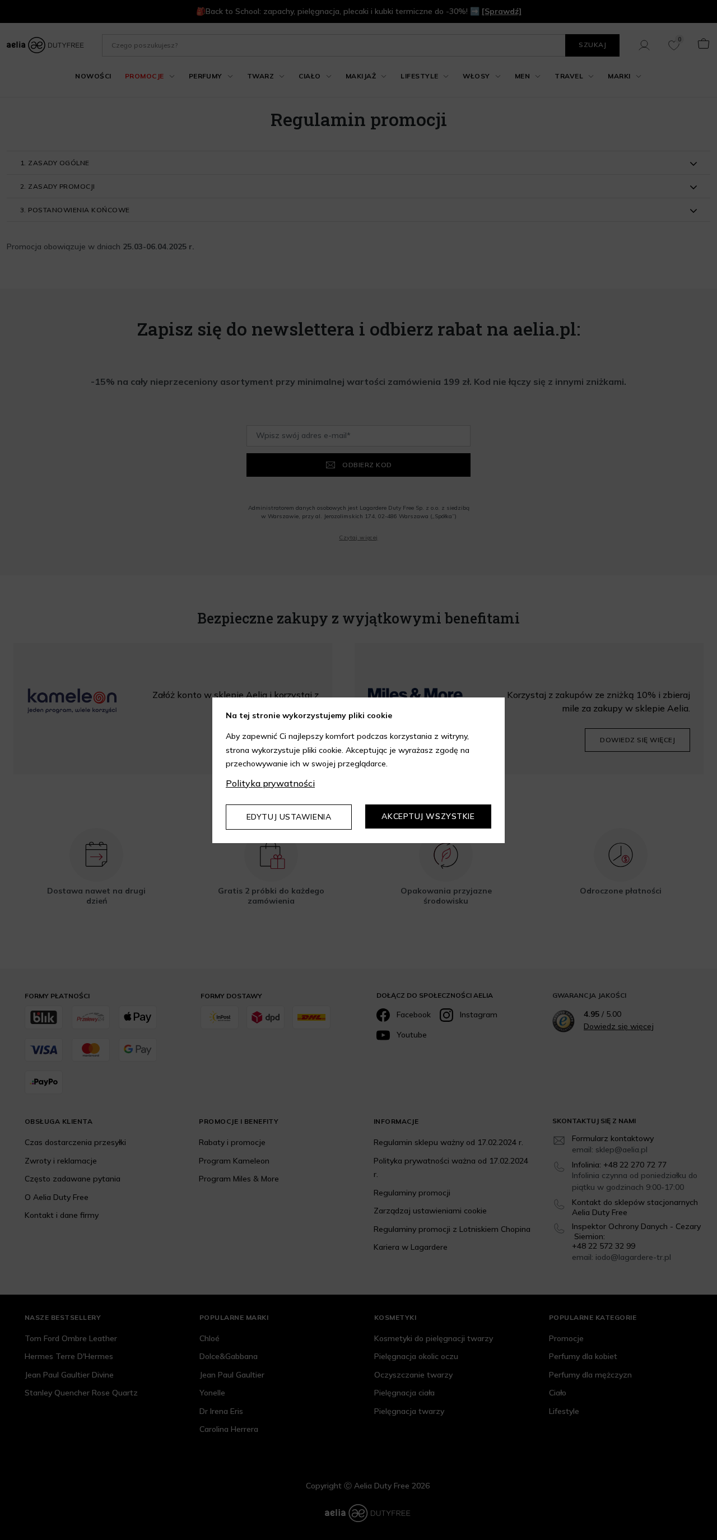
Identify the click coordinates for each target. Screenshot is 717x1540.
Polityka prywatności (270, 783)
